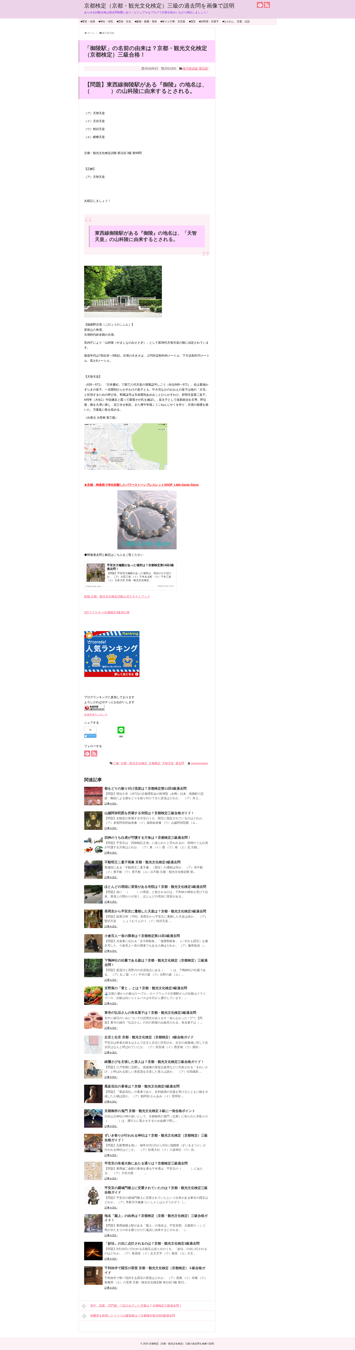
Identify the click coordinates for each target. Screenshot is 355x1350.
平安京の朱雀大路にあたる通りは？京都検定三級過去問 (146, 1163)
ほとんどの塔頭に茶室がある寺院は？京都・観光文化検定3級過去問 (155, 887)
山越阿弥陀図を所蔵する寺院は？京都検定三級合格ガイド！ (149, 813)
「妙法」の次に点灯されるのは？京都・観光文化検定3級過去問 (152, 1243)
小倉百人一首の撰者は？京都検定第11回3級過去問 (142, 936)
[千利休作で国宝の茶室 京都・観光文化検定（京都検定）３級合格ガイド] (93, 1275)
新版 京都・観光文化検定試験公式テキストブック (117, 596)
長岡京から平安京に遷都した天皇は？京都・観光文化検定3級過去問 (155, 911)
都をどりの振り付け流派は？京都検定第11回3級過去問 (145, 788)
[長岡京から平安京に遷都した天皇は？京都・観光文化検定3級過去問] (93, 919)
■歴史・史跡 (88, 21)
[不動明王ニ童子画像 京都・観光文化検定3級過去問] (93, 869)
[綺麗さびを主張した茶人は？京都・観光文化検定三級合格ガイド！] (93, 1069)
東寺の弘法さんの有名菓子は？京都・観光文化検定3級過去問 (150, 1012)
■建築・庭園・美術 (146, 21)
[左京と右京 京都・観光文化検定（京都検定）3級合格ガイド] (93, 1045)
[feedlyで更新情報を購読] (260, 5)
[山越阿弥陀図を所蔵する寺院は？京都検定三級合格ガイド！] (93, 820)
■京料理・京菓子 (209, 21)
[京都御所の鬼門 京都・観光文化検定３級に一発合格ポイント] (93, 1118)
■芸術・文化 (124, 21)
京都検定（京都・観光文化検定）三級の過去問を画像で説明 (159, 6)
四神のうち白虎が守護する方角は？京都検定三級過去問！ (147, 837)
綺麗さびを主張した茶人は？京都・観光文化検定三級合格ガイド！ (154, 1062)
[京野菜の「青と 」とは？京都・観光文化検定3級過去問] (93, 995)
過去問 (179, 763)
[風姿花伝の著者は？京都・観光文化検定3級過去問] (93, 1094)
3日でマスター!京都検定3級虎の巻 (107, 612)
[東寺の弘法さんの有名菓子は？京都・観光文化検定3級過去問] (93, 1020)
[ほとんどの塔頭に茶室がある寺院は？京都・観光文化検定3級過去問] (93, 894)
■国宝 (192, 21)
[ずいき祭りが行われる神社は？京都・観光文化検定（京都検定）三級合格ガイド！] (93, 1143)
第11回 (203, 68)
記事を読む (110, 803)
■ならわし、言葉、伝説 (236, 21)
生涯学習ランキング (95, 714)
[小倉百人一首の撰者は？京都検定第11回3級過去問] (93, 943)
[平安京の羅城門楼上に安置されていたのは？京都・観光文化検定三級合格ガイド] (93, 1195)
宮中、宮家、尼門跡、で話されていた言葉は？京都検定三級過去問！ (136, 1305)
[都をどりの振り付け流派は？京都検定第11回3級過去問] (93, 796)
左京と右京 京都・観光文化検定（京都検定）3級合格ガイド (149, 1037)
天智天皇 (168, 763)
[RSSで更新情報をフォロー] (267, 5)
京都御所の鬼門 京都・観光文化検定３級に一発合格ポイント (149, 1111)
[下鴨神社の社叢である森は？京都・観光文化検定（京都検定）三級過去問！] (93, 968)
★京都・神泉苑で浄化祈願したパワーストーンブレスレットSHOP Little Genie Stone (141, 484)
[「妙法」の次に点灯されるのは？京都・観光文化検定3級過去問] (93, 1251)
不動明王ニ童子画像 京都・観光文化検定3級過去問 (142, 862)
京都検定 (154, 763)
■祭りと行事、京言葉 (172, 21)
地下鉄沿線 (190, 68)
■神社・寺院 (106, 21)
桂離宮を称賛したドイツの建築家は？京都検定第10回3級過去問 (132, 1315)
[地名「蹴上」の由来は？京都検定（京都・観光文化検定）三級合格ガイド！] (93, 1223)
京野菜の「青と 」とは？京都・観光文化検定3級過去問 (145, 988)
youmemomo (199, 763)
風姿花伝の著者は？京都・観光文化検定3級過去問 (142, 1086)
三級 (116, 763)
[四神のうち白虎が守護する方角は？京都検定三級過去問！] (93, 845)
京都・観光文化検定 (134, 763)
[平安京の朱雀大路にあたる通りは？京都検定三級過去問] (93, 1171)
